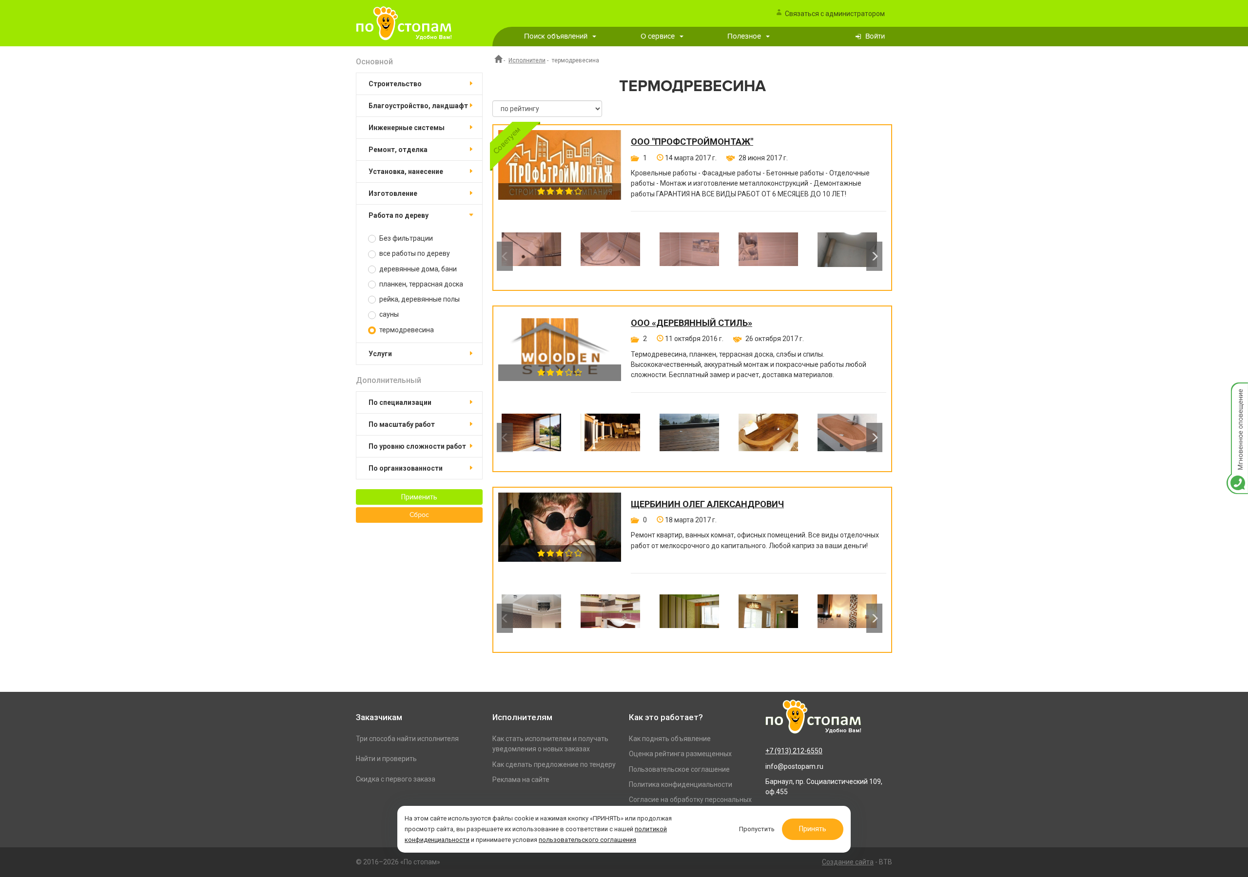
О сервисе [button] (658, 36)
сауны (388, 314)
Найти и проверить (386, 759)
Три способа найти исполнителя (407, 739)
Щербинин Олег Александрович (707, 504)
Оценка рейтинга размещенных (680, 754)
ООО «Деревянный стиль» (691, 323)
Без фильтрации (405, 238)
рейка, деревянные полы (419, 299)
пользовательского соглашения (587, 839)
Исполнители (527, 60)
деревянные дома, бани (417, 269)
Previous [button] (505, 256)
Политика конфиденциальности (680, 784)
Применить (419, 497)
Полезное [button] (744, 36)
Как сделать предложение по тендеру (554, 764)
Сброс (419, 515)
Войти (875, 36)
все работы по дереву (414, 253)
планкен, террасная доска (420, 284)
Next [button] (874, 256)
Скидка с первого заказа (395, 779)
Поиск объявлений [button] (555, 36)
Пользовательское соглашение (679, 769)
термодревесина (406, 330)
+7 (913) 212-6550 (793, 751)
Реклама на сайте (520, 779)
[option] (531, 256)
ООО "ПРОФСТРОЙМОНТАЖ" (692, 141)
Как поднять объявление (670, 739)
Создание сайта (848, 862)
